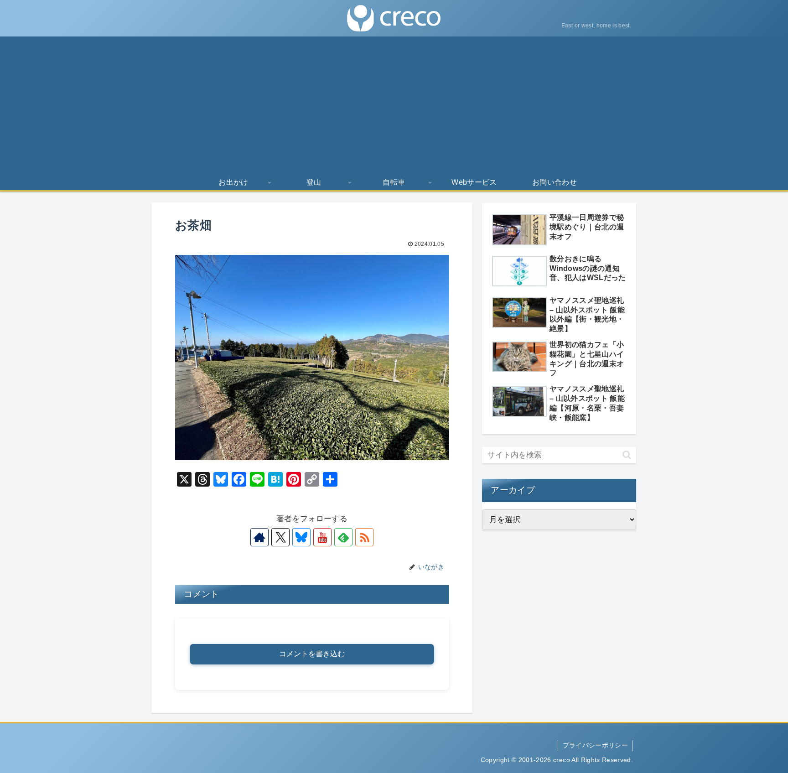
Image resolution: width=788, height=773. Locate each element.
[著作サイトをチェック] (259, 537)
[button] (627, 455)
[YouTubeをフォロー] (322, 537)
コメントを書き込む (312, 654)
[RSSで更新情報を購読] (364, 537)
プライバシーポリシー (595, 745)
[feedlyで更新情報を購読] (343, 537)
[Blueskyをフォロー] (301, 537)
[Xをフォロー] (280, 537)
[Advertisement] (394, 105)
